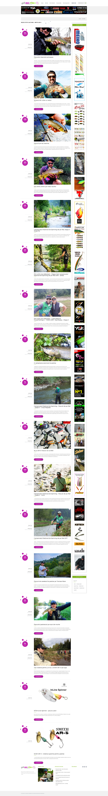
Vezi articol (38, 109)
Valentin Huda (29, 351)
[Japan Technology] (79, 361)
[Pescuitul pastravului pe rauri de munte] (52, 609)
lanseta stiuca (82, 588)
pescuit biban (76, 588)
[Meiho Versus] (79, 40)
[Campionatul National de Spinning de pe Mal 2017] (52, 522)
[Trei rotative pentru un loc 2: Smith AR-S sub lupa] (52, 652)
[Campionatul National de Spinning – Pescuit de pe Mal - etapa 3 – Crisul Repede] (52, 390)
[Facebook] (72, 3)
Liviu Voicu (30, 569)
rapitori (75, 590)
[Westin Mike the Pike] (79, 237)
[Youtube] (75, 3)
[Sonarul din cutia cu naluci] (52, 84)
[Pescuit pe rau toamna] (52, 127)
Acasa (80, 18)
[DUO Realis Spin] (79, 114)
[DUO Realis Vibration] (79, 212)
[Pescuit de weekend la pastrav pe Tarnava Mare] (52, 565)
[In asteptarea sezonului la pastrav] (52, 347)
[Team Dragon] (79, 287)
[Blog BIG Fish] (28, 768)
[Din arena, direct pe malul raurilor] (52, 171)
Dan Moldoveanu (29, 88)
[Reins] (79, 484)
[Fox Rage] (79, 509)
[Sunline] (79, 410)
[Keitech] (79, 534)
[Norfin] (79, 558)
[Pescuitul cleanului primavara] (52, 41)
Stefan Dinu (30, 655)
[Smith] (79, 163)
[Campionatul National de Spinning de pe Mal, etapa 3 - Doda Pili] (52, 214)
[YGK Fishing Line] (79, 336)
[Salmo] (79, 459)
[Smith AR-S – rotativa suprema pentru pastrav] (52, 738)
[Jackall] (79, 188)
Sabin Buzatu (29, 612)
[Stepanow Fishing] (79, 435)
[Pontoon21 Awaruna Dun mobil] (79, 64)
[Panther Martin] (79, 138)
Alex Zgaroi (30, 174)
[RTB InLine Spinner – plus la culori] (52, 695)
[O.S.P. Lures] (79, 262)
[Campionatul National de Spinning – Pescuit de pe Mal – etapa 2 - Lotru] (52, 478)
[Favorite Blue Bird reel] (79, 89)
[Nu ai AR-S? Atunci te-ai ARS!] (52, 435)
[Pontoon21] (79, 311)
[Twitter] (73, 3)
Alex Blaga (30, 45)
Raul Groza (30, 394)
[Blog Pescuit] (30, 3)
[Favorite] (79, 385)
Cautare (83, 18)
